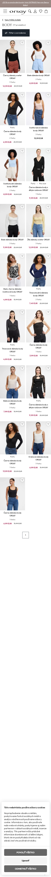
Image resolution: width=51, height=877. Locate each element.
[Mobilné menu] (5, 11)
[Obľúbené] (40, 11)
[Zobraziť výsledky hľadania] (29, 11)
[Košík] (46, 11)
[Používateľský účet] (35, 11)
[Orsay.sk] (18, 11)
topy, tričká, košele (13, 20)
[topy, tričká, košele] (2, 20)
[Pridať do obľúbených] (22, 42)
